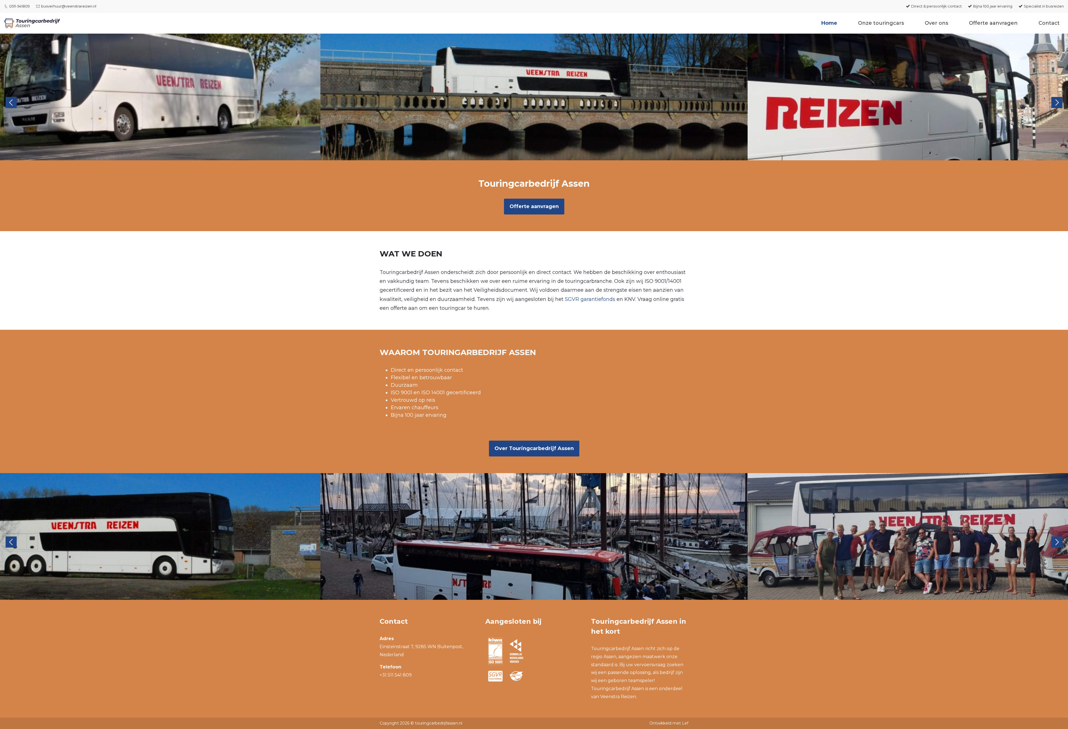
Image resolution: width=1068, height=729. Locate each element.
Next (1056, 102)
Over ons (936, 23)
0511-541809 (19, 6)
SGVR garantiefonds (590, 299)
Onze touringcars (881, 23)
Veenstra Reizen (618, 696)
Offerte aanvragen (993, 23)
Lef (685, 723)
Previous (11, 102)
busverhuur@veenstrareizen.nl (68, 6)
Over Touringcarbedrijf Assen (534, 448)
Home (829, 23)
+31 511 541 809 (396, 675)
